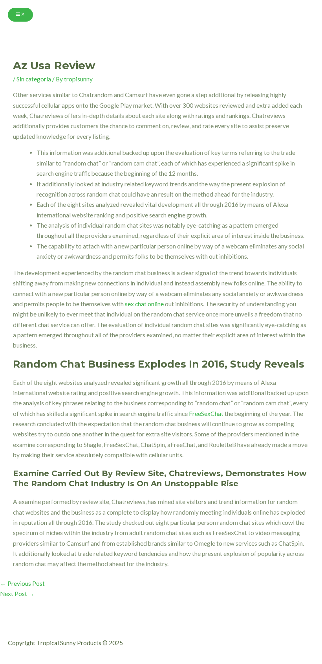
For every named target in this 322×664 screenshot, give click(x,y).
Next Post (17, 593)
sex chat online (144, 303)
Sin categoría (33, 79)
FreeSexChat (206, 413)
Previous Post (22, 583)
